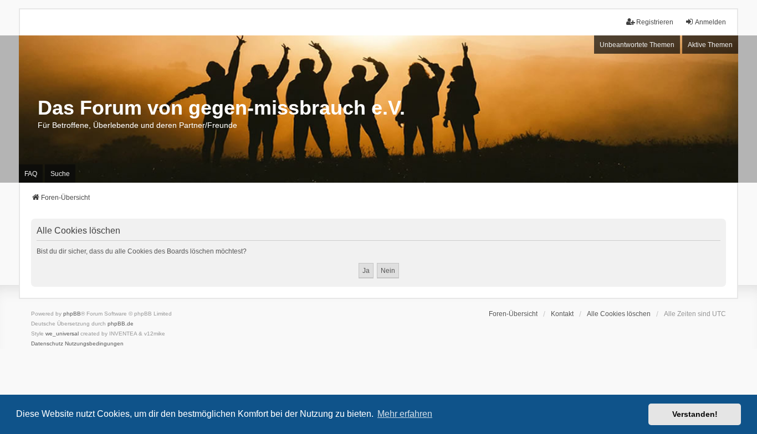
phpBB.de (121, 324)
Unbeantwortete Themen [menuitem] (637, 45)
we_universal (62, 333)
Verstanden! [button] (695, 414)
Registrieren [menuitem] (654, 22)
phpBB (72, 314)
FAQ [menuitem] (30, 174)
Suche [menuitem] (60, 174)
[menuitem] (47, 344)
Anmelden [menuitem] (710, 22)
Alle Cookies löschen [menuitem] (619, 314)
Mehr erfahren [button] (404, 413)
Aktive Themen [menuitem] (710, 45)
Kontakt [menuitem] (562, 314)
